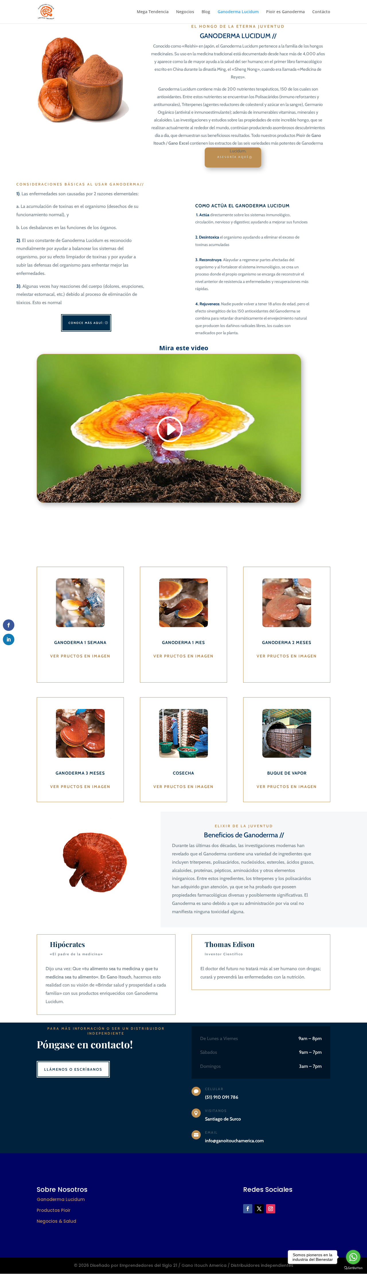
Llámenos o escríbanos (73, 1069)
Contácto (321, 12)
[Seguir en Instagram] (270, 1208)
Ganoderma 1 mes (183, 642)
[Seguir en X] (259, 1208)
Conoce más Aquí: (86, 323)
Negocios (185, 12)
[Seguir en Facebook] (247, 1208)
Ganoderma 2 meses (286, 642)
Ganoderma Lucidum (238, 12)
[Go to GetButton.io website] (353, 1268)
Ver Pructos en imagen (80, 656)
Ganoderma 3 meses (80, 773)
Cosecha (183, 773)
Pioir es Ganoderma (285, 12)
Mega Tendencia (153, 12)
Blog (206, 12)
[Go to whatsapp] (353, 1257)
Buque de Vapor (287, 773)
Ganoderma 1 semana (80, 642)
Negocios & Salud (56, 1221)
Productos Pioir (54, 1210)
